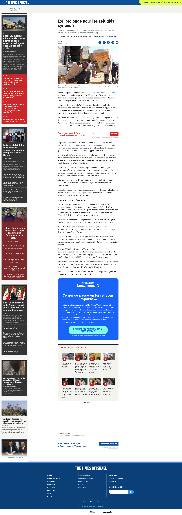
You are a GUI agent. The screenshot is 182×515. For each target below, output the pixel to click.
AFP (61, 41)
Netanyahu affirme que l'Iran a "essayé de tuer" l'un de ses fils (14, 120)
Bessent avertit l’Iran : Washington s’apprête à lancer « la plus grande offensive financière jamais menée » (13, 335)
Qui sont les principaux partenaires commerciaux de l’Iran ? (14, 327)
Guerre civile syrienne (78, 435)
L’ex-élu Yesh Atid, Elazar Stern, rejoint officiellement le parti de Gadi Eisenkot (14, 268)
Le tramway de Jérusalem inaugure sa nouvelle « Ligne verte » (108, 366)
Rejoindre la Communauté (152, 2)
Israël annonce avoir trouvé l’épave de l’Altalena (66, 366)
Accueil (49, 475)
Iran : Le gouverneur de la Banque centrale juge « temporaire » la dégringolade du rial (14, 306)
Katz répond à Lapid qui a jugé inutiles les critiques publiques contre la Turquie (14, 276)
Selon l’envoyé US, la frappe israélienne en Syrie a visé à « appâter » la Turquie (108, 392)
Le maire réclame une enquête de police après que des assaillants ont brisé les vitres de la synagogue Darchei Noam (13, 391)
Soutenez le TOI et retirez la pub (172, 2)
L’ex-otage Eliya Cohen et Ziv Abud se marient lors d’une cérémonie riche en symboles (81, 391)
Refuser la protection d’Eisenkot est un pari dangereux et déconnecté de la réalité (14, 232)
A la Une (49, 496)
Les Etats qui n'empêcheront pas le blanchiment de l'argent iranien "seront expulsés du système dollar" (13, 94)
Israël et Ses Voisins (64, 435)
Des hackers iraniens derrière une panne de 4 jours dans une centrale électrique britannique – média (14, 343)
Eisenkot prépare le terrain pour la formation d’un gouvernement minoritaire (14, 260)
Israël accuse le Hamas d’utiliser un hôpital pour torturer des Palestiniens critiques (14, 199)
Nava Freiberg (8, 158)
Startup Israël (51, 490)
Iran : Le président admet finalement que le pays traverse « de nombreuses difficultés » (14, 351)
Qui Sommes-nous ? (83, 481)
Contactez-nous (82, 487)
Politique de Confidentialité (85, 478)
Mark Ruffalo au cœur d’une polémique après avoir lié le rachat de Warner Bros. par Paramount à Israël (67, 393)
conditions (110, 137)
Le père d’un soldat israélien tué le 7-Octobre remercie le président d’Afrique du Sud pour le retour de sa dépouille (81, 368)
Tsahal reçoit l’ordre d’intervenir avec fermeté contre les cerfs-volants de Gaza (95, 391)
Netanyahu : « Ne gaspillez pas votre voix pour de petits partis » (14, 254)
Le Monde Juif (51, 481)
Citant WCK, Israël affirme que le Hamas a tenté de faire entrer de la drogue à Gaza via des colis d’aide (14, 42)
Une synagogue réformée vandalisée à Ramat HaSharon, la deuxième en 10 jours (14, 381)
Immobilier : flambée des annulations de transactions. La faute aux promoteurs (14, 421)
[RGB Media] (92, 512)
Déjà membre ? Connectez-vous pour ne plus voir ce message (88, 335)
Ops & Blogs (51, 487)
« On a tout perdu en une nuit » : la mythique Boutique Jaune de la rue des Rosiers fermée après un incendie (95, 368)
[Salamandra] (107, 512)
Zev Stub (5, 425)
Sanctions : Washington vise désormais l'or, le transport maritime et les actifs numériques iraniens (13, 81)
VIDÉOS (49, 493)
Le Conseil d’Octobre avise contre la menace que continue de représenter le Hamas (14, 150)
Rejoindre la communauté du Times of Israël (88, 330)
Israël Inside (51, 484)
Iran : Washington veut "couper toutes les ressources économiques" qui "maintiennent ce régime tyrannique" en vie (13, 108)
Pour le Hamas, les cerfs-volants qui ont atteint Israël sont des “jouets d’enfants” (13, 183)
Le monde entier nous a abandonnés (101, 92)
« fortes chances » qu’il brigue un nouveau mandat (79, 145)
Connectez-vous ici (113, 447)
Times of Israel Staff (10, 51)
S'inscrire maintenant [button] (109, 444)
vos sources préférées (110, 36)
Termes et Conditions (84, 475)
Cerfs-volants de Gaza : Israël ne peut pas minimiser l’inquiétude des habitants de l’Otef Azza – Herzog (14, 176)
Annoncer (81, 484)
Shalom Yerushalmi (15, 241)
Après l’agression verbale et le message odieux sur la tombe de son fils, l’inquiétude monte (14, 247)
